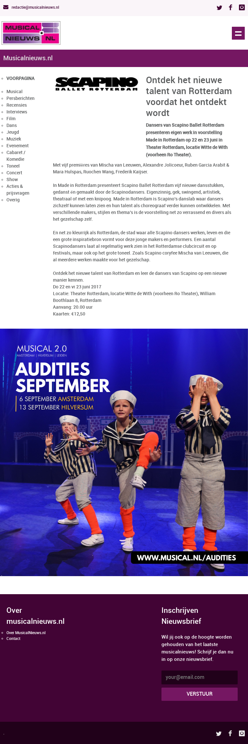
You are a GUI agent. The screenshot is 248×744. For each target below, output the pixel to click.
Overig (13, 200)
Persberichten (20, 98)
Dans (11, 125)
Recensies (16, 105)
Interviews (16, 112)
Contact (13, 639)
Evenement (17, 145)
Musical (14, 91)
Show (12, 179)
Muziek (13, 139)
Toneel (13, 166)
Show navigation (238, 33)
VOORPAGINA (20, 78)
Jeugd (12, 132)
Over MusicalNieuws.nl (26, 633)
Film (11, 118)
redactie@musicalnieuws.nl (35, 7)
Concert (14, 172)
